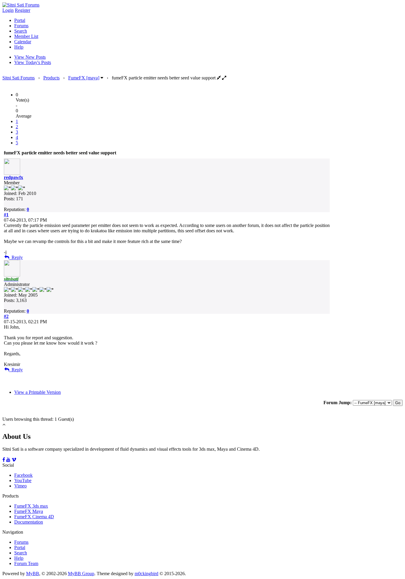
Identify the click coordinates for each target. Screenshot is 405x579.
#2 (6, 316)
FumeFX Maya (28, 511)
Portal (19, 20)
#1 (6, 214)
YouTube (22, 480)
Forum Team (26, 563)
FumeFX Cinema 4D (34, 516)
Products (51, 77)
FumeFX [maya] (83, 77)
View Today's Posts (32, 62)
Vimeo (20, 485)
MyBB (32, 573)
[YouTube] (8, 459)
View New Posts (30, 57)
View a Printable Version (37, 392)
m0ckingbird (146, 573)
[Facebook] (3, 459)
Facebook (23, 475)
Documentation (28, 521)
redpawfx (13, 177)
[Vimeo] (14, 459)
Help (18, 46)
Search (20, 30)
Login (8, 10)
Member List (26, 36)
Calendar (22, 41)
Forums (21, 25)
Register (22, 10)
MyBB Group (81, 573)
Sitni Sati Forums (18, 77)
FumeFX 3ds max (31, 505)
